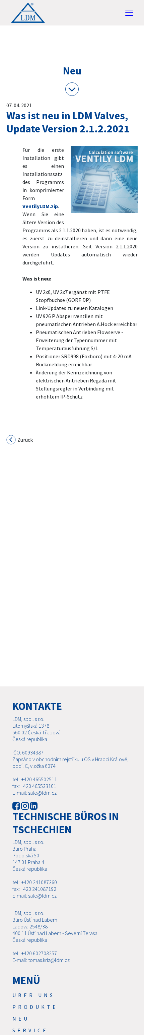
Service (30, 1030)
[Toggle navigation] (129, 12)
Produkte (35, 1006)
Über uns (33, 995)
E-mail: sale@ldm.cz (34, 792)
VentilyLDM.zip (40, 206)
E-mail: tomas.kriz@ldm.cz (41, 960)
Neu (20, 1018)
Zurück (24, 439)
